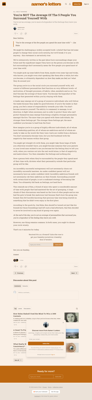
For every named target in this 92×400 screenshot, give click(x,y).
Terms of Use (54, 347)
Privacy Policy (59, 349)
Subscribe (77, 4)
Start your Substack (41, 392)
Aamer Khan (21, 27)
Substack (37, 396)
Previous (20, 273)
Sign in (86, 4)
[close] (63, 322)
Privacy (45, 387)
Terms (50, 387)
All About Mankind (20, 11)
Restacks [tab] (25, 286)
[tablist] (21, 286)
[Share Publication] (70, 4)
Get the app (54, 392)
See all (17, 360)
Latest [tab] (20, 308)
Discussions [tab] (27, 308)
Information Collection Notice (45, 349)
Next (73, 273)
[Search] (66, 4)
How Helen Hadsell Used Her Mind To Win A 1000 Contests (34, 315)
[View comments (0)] (21, 33)
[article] (46, 319)
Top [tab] (15, 308)
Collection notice (58, 387)
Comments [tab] (17, 286)
